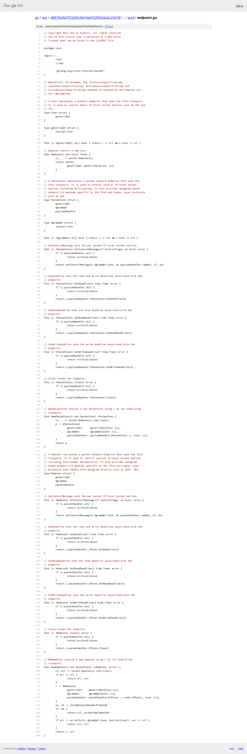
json (240, 748)
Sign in (239, 5)
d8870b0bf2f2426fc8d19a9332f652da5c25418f (85, 17)
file (109, 26)
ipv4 (131, 17)
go (37, 17)
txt (232, 748)
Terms (42, 748)
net (44, 17)
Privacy (31, 748)
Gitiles (21, 748)
